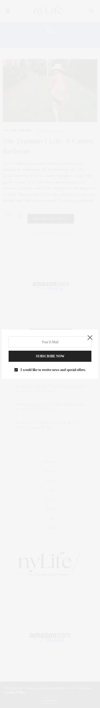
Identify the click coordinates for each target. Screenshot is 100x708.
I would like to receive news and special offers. (53, 369)
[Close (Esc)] (90, 337)
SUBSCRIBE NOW (50, 356)
